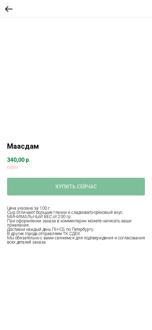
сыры (12, 167)
